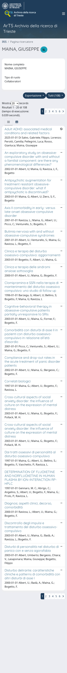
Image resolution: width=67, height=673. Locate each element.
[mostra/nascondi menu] (63, 13)
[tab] (9, 121)
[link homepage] (13, 6)
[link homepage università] (20, 14)
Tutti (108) (54, 95)
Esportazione (33, 95)
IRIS (4, 42)
